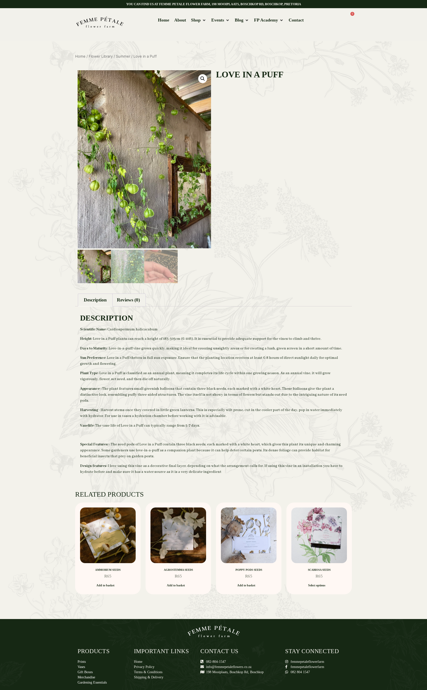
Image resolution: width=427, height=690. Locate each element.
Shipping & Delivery (148, 677)
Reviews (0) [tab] (128, 299)
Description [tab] (95, 299)
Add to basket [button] (105, 585)
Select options (316, 585)
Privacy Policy (144, 667)
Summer (123, 56)
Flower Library (101, 56)
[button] (199, 20)
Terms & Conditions (148, 672)
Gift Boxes (85, 672)
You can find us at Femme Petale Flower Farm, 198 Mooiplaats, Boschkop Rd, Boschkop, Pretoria (213, 4)
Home (80, 56)
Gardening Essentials (92, 682)
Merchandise (86, 677)
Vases (81, 667)
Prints (82, 662)
